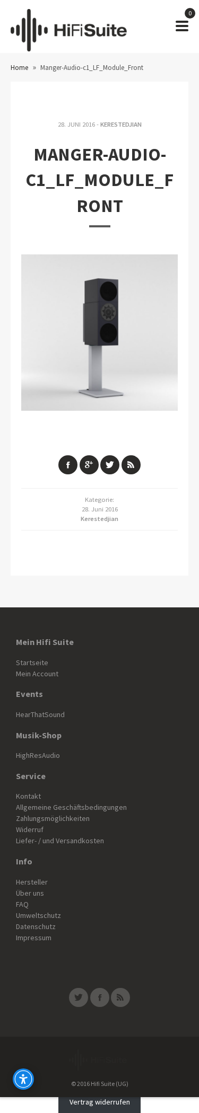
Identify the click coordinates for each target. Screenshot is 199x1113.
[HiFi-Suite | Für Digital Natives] (69, 26)
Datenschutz (36, 926)
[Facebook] (99, 997)
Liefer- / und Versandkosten (60, 840)
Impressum (33, 937)
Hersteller (32, 882)
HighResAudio (38, 755)
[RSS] (120, 997)
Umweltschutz (38, 915)
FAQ (22, 904)
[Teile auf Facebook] (67, 464)
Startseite (32, 662)
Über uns (30, 893)
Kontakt (28, 796)
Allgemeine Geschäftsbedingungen (71, 807)
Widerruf (30, 829)
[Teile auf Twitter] (109, 464)
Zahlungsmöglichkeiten (53, 818)
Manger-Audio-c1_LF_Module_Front (99, 180)
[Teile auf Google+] (89, 464)
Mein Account (37, 673)
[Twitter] (78, 997)
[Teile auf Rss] (131, 464)
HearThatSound (40, 714)
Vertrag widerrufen (100, 1102)
